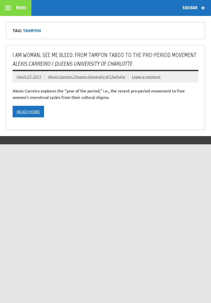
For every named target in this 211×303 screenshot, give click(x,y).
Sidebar (189, 8)
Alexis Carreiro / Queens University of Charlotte (86, 76)
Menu (21, 8)
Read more (28, 111)
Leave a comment (146, 76)
